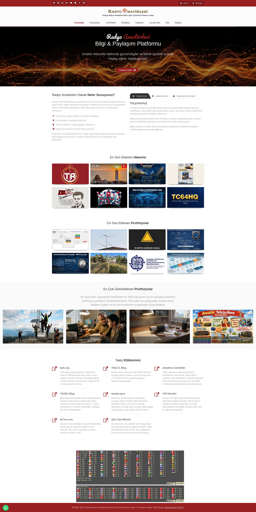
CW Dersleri (169, 393)
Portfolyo (125, 23)
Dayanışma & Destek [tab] (186, 96)
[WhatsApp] (6, 508)
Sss (167, 23)
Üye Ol (185, 3)
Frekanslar (95, 23)
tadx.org (64, 367)
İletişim (178, 23)
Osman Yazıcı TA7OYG (174, 507)
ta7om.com (66, 419)
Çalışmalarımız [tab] (161, 96)
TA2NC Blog (67, 393)
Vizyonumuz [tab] (141, 96)
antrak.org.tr (118, 393)
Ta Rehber (111, 23)
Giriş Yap (198, 3)
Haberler (139, 23)
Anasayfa (79, 23)
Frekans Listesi (125, 70)
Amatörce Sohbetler (174, 367)
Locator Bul (154, 23)
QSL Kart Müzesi (121, 419)
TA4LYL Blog (118, 367)
